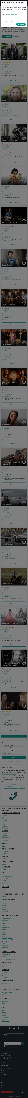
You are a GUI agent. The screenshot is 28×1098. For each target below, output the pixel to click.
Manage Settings (7, 21)
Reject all (21, 21)
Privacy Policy (14, 14)
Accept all (21, 24)
